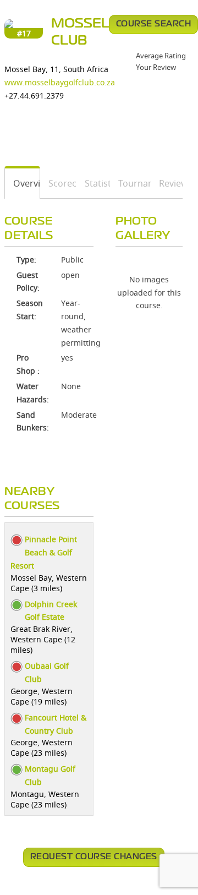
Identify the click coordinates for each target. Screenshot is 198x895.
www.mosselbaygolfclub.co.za (59, 82)
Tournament (130, 183)
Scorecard (58, 183)
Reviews (167, 183)
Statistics (93, 183)
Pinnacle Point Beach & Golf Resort (43, 552)
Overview (22, 183)
